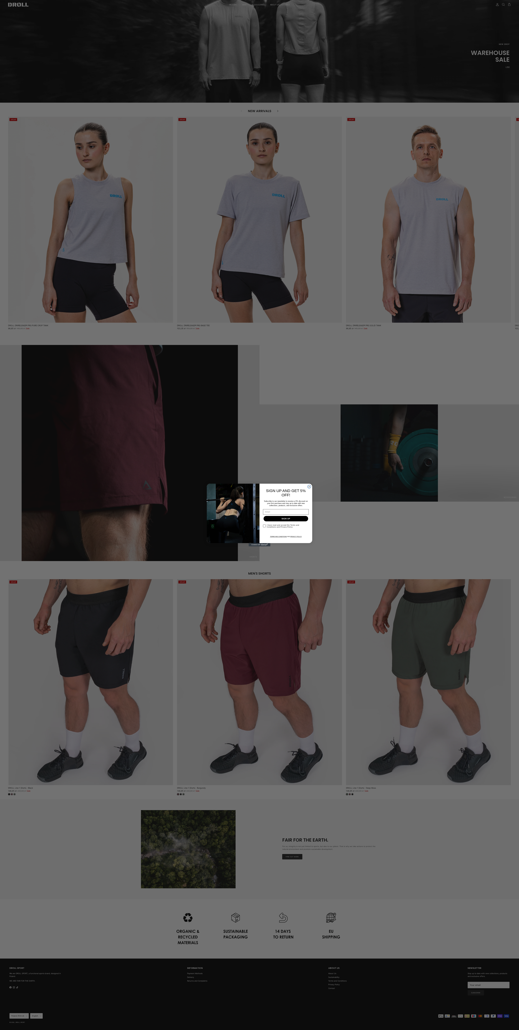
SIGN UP (286, 519)
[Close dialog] (309, 486)
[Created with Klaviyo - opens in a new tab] (259, 544)
